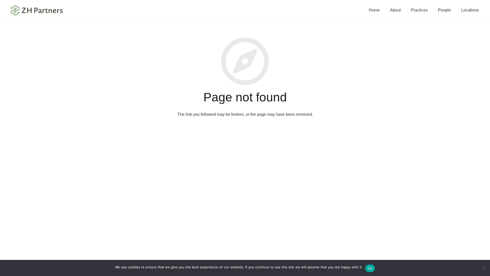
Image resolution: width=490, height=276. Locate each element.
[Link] (37, 10)
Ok (370, 268)
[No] (483, 268)
